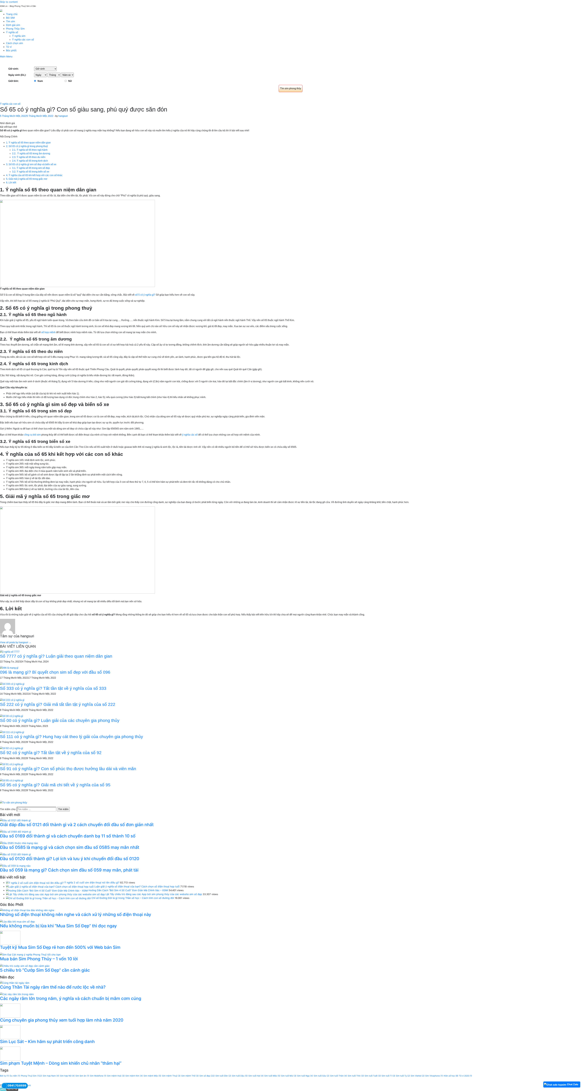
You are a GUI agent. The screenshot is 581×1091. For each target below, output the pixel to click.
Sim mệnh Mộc (152, 1076)
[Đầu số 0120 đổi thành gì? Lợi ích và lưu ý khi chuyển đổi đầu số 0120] (15, 854)
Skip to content (9, 1)
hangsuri (63, 116)
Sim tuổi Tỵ (403, 1076)
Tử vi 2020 (465, 1076)
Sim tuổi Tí (388, 1076)
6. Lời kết (11, 182)
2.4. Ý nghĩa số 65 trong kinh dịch (30, 160)
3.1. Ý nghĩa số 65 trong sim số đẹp (31, 168)
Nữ (70, 81)
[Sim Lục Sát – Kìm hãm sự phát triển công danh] (10, 1031)
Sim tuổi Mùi (288, 1076)
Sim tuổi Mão (272, 1076)
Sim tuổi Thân (338, 1076)
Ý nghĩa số (12, 32)
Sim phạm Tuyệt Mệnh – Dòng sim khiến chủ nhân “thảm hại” (60, 1063)
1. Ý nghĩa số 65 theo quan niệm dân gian (28, 142)
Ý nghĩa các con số (23, 39)
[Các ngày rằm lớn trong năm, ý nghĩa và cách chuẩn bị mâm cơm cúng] (17, 993)
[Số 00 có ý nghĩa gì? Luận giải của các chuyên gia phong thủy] (11, 716)
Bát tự (4, 1076)
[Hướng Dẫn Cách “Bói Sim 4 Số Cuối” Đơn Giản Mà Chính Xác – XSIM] (47, 890)
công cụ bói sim (32, 434)
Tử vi (9, 46)
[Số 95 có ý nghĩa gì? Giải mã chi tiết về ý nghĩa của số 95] (11, 780)
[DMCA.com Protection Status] (9, 1088)
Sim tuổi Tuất (373, 1076)
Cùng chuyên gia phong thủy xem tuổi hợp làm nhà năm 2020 (61, 1020)
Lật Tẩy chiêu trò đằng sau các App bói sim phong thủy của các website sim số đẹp (154, 894)
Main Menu (6, 56)
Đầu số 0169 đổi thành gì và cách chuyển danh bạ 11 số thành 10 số (67, 836)
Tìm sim (10, 21)
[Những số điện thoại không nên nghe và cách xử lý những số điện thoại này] (27, 909)
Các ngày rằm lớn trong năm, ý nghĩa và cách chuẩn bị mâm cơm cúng (70, 998)
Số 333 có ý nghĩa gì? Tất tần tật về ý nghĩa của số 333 (53, 688)
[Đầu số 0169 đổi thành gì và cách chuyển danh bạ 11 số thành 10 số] (15, 831)
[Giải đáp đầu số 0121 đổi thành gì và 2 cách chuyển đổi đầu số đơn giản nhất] (15, 820)
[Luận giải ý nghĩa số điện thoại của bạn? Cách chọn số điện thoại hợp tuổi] (50, 886)
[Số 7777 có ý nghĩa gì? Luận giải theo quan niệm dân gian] (10, 651)
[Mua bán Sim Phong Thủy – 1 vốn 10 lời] (30, 954)
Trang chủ (11, 14)
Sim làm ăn (82, 1076)
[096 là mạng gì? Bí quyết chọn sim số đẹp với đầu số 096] (9, 667)
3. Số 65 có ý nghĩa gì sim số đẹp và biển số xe (31, 164)
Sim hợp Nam (51, 1076)
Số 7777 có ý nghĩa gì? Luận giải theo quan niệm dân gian (56, 656)
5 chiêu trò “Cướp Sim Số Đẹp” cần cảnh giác (45, 970)
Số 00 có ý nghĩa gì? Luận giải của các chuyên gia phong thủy (59, 720)
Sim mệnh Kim (134, 1076)
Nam (40, 81)
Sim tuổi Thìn (356, 1076)
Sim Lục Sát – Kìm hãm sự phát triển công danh (47, 1041)
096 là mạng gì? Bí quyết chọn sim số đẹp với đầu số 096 (55, 672)
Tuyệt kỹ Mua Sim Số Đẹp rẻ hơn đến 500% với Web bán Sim (60, 947)
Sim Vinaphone (434, 1076)
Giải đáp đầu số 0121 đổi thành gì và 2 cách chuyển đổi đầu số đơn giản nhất (77, 824)
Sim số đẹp (207, 1076)
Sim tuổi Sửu (321, 1076)
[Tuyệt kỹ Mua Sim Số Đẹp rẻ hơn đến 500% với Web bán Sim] (10, 937)
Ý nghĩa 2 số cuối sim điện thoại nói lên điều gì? (91, 882)
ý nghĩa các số (190, 434)
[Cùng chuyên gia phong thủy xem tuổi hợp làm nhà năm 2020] (10, 1010)
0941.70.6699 (17, 1085)
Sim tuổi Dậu (240, 1076)
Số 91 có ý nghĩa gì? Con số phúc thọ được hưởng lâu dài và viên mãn (68, 768)
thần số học (451, 1076)
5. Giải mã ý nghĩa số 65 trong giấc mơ (26, 179)
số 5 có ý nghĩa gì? (145, 294)
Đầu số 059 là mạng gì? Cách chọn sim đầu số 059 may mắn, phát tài (69, 870)
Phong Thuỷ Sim (31, 1076)
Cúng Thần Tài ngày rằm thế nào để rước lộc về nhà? (53, 987)
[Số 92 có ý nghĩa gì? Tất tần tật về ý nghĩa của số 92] (11, 748)
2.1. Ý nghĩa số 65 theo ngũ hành (30, 150)
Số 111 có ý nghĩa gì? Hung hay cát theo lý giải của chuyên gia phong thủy (71, 736)
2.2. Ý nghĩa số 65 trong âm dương (31, 153)
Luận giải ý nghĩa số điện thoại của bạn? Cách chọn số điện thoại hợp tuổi (137, 886)
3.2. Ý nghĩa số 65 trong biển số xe (30, 171)
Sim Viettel (418, 1076)
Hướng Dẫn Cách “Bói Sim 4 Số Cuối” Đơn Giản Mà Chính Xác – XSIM (128, 890)
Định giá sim (13, 24)
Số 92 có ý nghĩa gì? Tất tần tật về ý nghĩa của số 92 (51, 752)
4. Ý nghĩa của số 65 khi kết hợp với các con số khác (34, 175)
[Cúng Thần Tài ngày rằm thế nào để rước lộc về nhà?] (14, 982)
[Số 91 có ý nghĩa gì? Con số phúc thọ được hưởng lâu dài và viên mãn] (11, 764)
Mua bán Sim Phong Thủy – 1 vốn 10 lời (39, 958)
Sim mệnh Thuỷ (171, 1076)
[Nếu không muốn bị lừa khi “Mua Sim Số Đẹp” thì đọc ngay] (17, 921)
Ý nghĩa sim (18, 35)
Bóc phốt (11, 50)
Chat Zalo (572, 1084)
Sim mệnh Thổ (190, 1076)
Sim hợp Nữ (67, 1076)
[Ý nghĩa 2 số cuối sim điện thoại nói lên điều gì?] (35, 882)
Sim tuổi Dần (223, 1076)
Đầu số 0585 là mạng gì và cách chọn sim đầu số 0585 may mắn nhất (69, 847)
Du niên (15, 1076)
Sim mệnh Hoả (116, 1076)
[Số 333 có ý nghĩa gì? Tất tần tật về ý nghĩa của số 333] (12, 684)
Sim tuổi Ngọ (305, 1076)
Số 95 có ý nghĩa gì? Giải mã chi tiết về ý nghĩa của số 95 (55, 785)
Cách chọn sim (14, 43)
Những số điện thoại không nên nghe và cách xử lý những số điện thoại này (75, 914)
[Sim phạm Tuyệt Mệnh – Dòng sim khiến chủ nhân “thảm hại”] (10, 1053)
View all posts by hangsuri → (15, 642)
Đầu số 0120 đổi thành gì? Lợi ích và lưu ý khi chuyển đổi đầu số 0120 (69, 858)
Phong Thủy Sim (15, 28)
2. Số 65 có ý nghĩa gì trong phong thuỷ (27, 146)
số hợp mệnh (48, 332)
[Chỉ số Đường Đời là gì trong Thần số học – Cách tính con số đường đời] (48, 897)
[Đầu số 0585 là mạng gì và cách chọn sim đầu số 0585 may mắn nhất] (19, 842)
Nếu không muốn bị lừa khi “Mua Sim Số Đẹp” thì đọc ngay (58, 925)
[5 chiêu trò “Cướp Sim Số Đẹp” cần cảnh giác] (25, 965)
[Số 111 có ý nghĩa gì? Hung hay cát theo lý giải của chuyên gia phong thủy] (12, 732)
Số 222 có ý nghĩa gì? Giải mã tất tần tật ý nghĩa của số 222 (57, 704)
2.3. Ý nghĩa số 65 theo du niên (28, 157)
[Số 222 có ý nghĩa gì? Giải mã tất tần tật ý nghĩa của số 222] (12, 700)
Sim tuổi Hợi (256, 1076)
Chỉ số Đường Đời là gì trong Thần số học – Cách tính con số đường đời (133, 897)
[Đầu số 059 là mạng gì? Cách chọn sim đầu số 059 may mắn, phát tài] (15, 865)
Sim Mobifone (98, 1076)
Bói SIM (10, 17)
